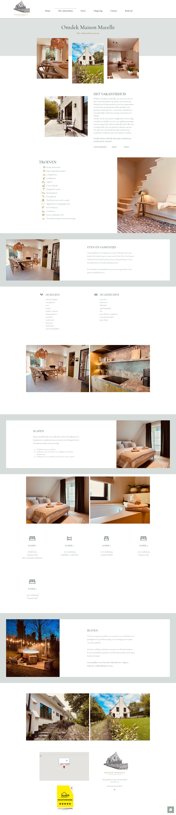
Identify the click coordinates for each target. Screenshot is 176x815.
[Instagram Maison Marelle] (114, 790)
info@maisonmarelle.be (115, 786)
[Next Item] (146, 369)
